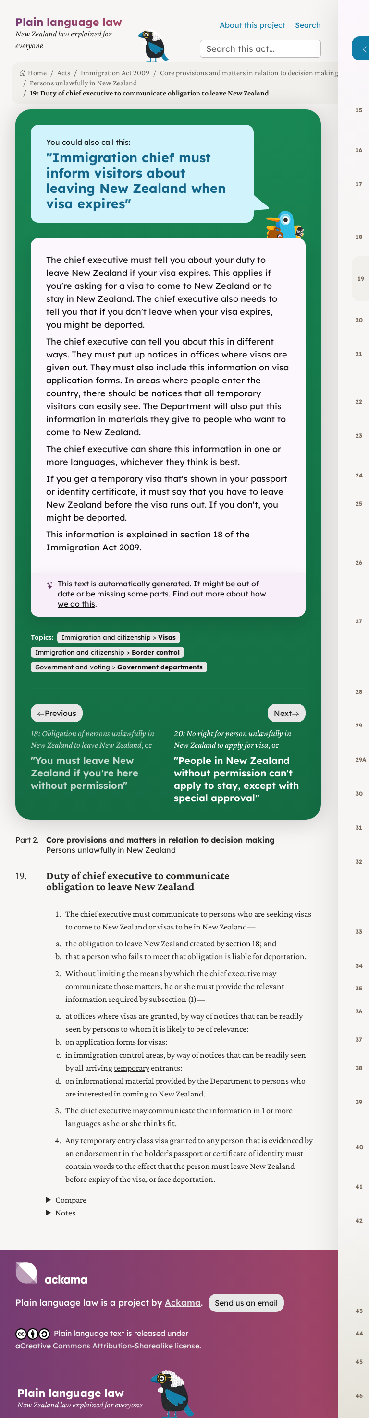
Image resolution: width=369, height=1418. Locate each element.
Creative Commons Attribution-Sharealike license (109, 1345)
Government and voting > (119, 667)
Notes (65, 1212)
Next (283, 713)
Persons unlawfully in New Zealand (83, 83)
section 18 (201, 534)
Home (37, 73)
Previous (60, 713)
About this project (252, 25)
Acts (63, 73)
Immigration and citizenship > (119, 637)
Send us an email (246, 1303)
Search (308, 25)
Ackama (183, 1302)
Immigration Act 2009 (115, 73)
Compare (70, 1199)
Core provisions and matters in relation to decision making (249, 73)
